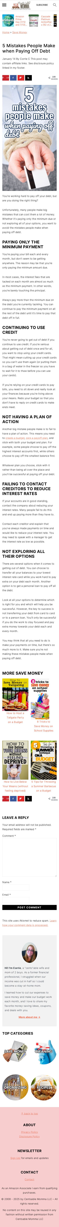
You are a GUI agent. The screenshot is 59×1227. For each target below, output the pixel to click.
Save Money (19, 32)
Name (6, 882)
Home (5, 32)
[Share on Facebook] (13, 78)
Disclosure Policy (29, 1136)
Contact (29, 1179)
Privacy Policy (29, 1132)
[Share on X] (28, 78)
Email (6, 894)
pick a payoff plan (37, 438)
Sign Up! (15, 1158)
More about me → (29, 1017)
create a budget (15, 438)
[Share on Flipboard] (21, 78)
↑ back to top (29, 1113)
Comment (9, 835)
